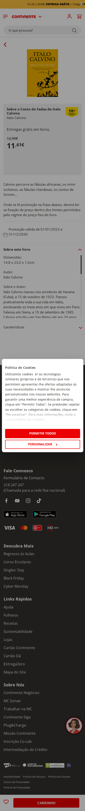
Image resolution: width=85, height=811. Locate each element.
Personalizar (40, 444)
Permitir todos (42, 433)
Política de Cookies (29, 420)
